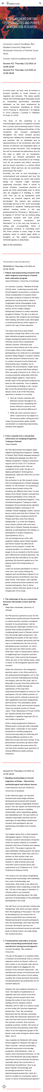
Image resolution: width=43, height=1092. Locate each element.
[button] (3, 3)
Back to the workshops (12, 244)
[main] (21, 23)
